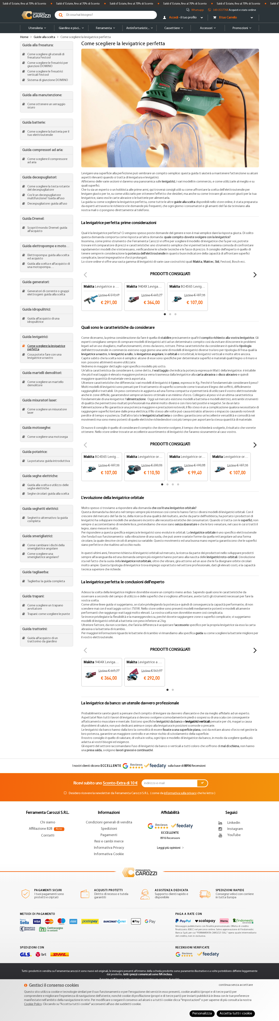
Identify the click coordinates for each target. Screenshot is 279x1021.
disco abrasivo (227, 374)
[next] (254, 274)
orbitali (172, 354)
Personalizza (202, 1013)
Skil (217, 261)
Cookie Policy (33, 1004)
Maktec (208, 261)
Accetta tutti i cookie (236, 1013)
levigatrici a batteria (156, 415)
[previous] (85, 274)
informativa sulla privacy (180, 793)
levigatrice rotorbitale (136, 561)
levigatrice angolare (150, 354)
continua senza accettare (236, 985)
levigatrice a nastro (94, 354)
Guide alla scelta (44, 37)
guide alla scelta (184, 202)
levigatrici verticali (197, 721)
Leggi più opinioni (168, 848)
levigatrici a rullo (122, 354)
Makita (197, 261)
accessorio (182, 625)
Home (24, 37)
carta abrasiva (205, 374)
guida (199, 633)
